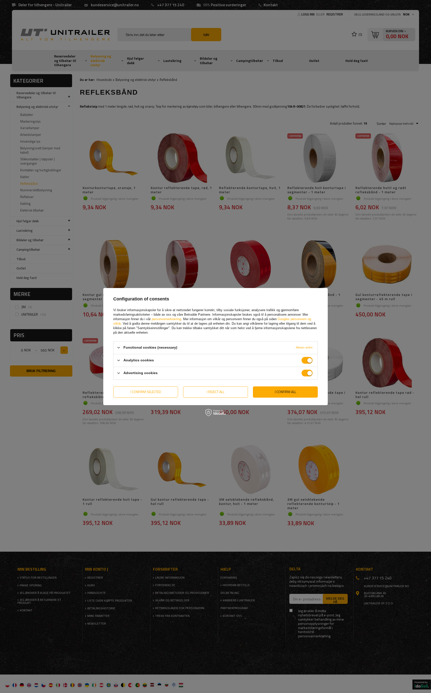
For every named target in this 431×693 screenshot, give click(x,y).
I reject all (215, 391)
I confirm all (285, 391)
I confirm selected (145, 391)
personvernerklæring (166, 319)
